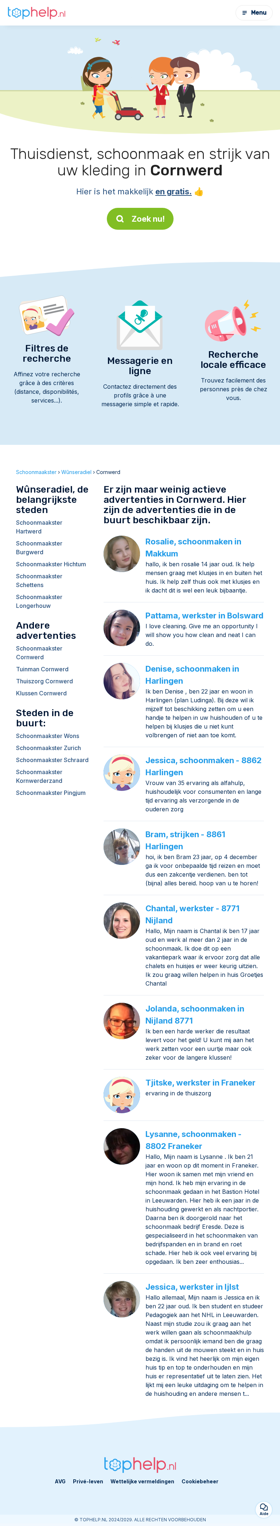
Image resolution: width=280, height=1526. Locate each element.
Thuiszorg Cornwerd (44, 681)
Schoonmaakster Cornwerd (39, 653)
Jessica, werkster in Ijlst (192, 1287)
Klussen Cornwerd (41, 693)
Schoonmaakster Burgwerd (39, 548)
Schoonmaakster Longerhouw (39, 601)
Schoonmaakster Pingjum (51, 792)
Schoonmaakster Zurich (48, 748)
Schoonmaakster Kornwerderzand (39, 776)
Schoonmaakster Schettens (39, 580)
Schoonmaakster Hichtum (51, 564)
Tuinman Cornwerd (42, 669)
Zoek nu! (148, 219)
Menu (259, 12)
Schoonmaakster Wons (47, 735)
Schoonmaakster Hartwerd (39, 527)
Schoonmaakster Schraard (52, 760)
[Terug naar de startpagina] (36, 13)
